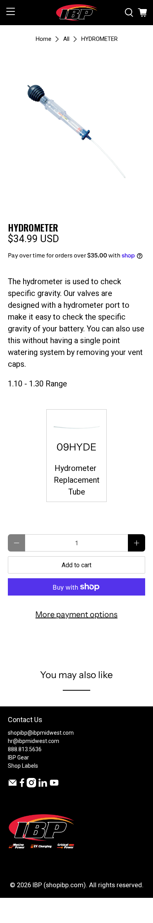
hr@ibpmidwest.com (33, 741)
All (66, 39)
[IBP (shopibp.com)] (76, 12)
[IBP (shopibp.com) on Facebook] (22, 785)
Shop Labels (23, 766)
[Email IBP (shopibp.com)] (12, 785)
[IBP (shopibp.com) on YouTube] (54, 785)
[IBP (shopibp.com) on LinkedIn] (42, 785)
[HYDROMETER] (77, 130)
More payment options (76, 614)
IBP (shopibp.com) (59, 885)
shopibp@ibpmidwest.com (41, 733)
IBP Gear (18, 757)
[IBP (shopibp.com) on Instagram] (31, 785)
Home (43, 39)
